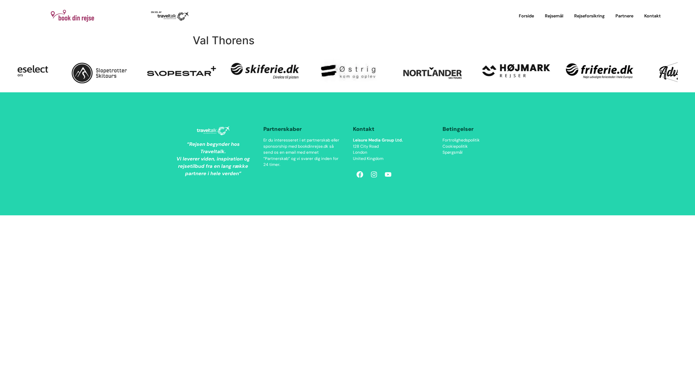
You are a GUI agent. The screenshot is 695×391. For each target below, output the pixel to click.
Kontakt (652, 16)
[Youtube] (388, 174)
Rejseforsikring (589, 16)
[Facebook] (360, 174)
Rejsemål (554, 16)
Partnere (624, 16)
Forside (526, 16)
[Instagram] (374, 174)
